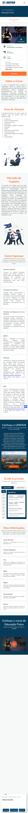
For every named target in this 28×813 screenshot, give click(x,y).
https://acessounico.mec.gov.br (12, 375)
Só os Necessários (14, 810)
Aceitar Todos (22, 810)
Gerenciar (6, 810)
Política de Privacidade (7, 799)
